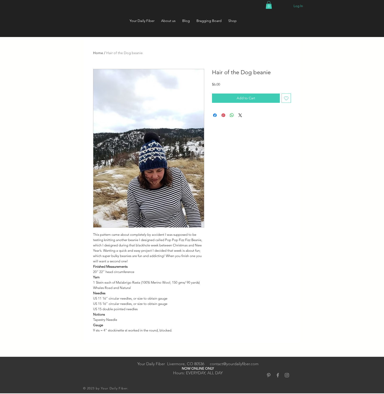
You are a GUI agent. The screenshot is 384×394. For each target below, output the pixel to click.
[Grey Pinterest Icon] (269, 375)
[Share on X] (240, 115)
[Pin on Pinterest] (223, 115)
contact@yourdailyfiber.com (234, 363)
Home (98, 53)
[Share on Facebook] (215, 115)
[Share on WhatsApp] (231, 115)
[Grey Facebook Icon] (278, 375)
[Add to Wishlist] (286, 98)
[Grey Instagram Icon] (287, 375)
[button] (269, 5)
